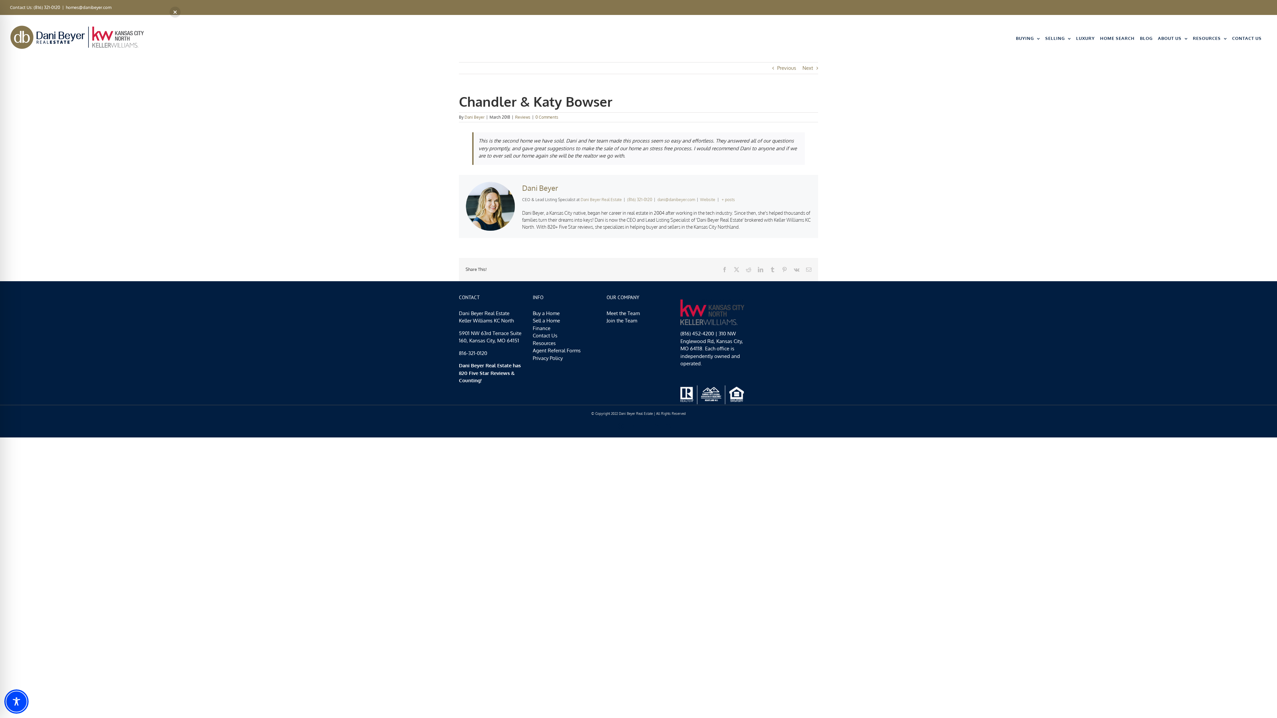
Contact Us (545, 335)
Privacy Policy (548, 358)
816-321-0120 (473, 353)
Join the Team (622, 320)
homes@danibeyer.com (88, 7)
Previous (786, 68)
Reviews (522, 117)
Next (807, 68)
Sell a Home (546, 320)
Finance (541, 328)
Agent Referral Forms (557, 350)
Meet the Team (623, 313)
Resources (544, 343)
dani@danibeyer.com (676, 199)
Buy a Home (546, 313)
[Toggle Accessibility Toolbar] (16, 701)
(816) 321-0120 (639, 199)
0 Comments (546, 117)
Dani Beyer (475, 117)
